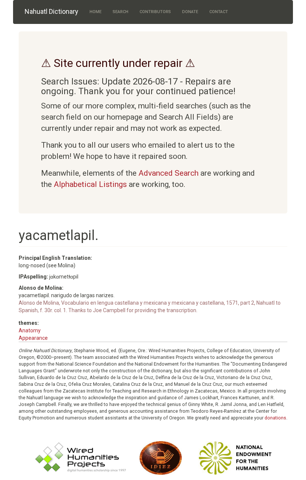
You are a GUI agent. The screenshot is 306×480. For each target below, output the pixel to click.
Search (120, 11)
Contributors (155, 11)
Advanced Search (168, 173)
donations (275, 418)
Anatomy (30, 330)
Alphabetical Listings (90, 184)
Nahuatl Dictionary (51, 11)
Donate (190, 11)
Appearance (33, 338)
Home (96, 11)
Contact (218, 11)
